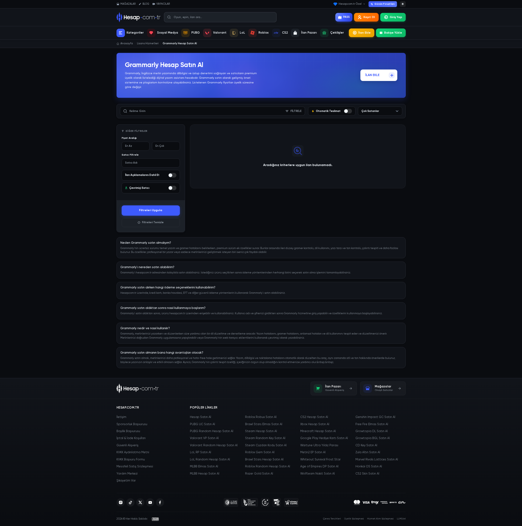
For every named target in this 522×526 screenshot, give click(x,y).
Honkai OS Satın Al (368, 466)
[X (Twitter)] (140, 502)
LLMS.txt (401, 519)
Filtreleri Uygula (150, 210)
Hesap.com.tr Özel (350, 4)
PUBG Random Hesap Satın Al (211, 431)
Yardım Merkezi (127, 473)
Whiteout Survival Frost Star (320, 459)
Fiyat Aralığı (129, 138)
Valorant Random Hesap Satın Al (214, 445)
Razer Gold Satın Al (259, 473)
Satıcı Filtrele (130, 155)
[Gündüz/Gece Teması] (403, 4)
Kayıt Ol (369, 17)
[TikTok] (130, 502)
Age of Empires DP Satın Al (319, 466)
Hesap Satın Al (200, 417)
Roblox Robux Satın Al (260, 417)
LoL (242, 32)
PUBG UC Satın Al (202, 424)
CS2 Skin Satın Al (367, 473)
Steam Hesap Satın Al (261, 431)
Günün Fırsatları (384, 4)
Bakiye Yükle (393, 32)
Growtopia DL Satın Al (371, 431)
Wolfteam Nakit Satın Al (317, 473)
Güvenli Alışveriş (127, 445)
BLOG (146, 4)
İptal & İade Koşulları (131, 438)
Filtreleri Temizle (153, 222)
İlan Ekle (364, 32)
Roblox (263, 32)
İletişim (121, 417)
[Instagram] (121, 502)
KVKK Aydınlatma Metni (133, 452)
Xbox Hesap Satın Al (314, 424)
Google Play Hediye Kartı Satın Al (324, 438)
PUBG (195, 32)
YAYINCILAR (163, 4)
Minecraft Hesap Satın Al (318, 431)
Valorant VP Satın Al (204, 438)
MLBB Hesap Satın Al (204, 473)
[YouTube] (150, 502)
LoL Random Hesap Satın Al (210, 459)
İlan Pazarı (309, 32)
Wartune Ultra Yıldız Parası (319, 445)
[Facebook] (160, 502)
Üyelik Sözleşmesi (354, 519)
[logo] (138, 388)
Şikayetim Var (126, 480)
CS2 (285, 32)
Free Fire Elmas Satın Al (371, 424)
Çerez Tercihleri (332, 519)
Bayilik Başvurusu (128, 431)
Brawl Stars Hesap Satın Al (264, 459)
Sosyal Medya (167, 32)
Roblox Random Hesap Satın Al (267, 466)
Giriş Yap (396, 17)
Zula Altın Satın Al (367, 452)
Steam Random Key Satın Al (265, 438)
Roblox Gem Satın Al (259, 452)
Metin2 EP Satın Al (313, 452)
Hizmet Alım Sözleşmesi (380, 519)
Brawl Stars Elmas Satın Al (263, 424)
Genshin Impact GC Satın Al (375, 417)
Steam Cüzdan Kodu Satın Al (266, 445)
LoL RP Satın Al (200, 452)
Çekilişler (337, 32)
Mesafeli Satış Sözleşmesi (135, 466)
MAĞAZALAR (128, 4)
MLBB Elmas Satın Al (204, 466)
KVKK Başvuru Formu (131, 459)
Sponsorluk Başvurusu (132, 424)
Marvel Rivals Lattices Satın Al (376, 459)
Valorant (219, 32)
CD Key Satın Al (366, 445)
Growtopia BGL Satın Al (372, 438)
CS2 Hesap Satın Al (314, 417)
